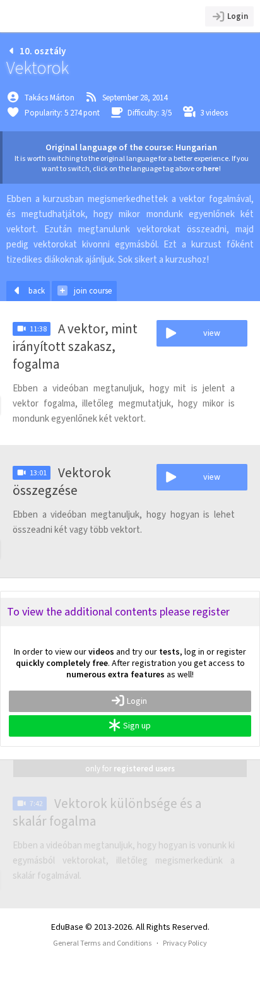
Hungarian (196, 147)
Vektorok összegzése (62, 481)
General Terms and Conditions (102, 943)
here (211, 168)
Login (237, 16)
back (36, 290)
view (211, 333)
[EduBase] (64, 16)
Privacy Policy (185, 943)
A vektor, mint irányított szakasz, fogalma (75, 346)
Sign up (137, 726)
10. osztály (43, 51)
